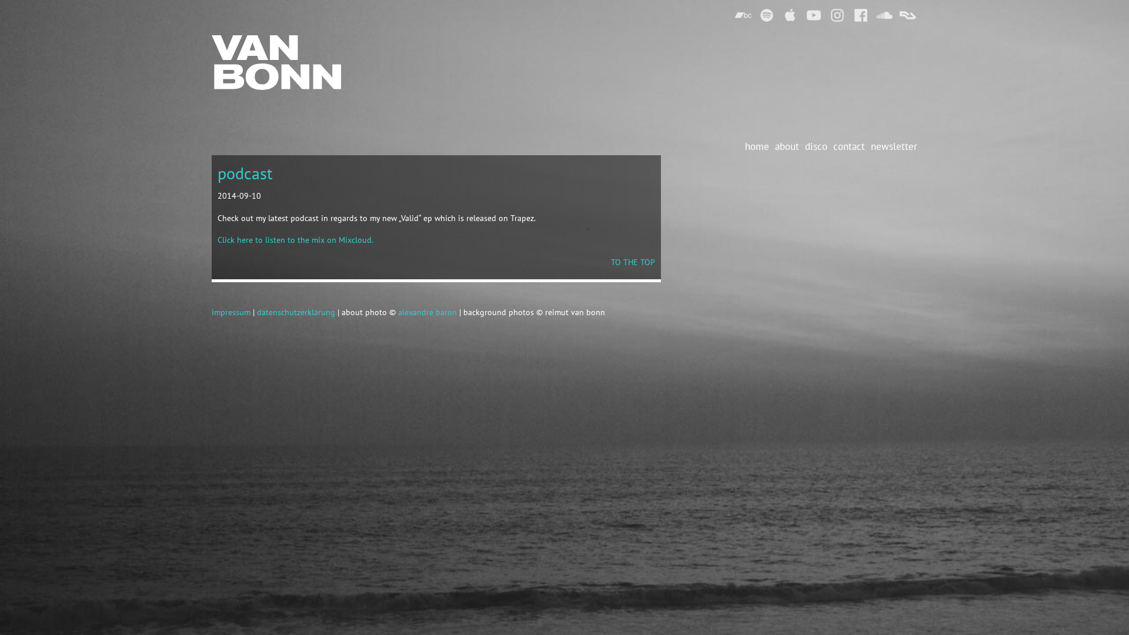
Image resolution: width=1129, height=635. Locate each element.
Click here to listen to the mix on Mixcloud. (295, 240)
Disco (816, 146)
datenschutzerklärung (296, 312)
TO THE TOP (633, 262)
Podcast (245, 173)
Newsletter (894, 146)
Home (757, 146)
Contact (849, 146)
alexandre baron (427, 312)
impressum (231, 312)
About (787, 146)
